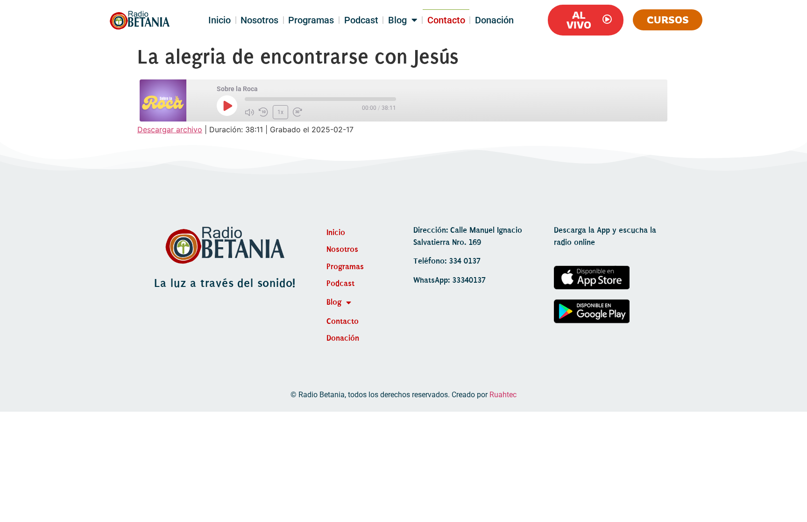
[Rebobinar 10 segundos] (263, 112)
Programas (311, 20)
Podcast (361, 20)
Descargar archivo (169, 129)
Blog (397, 20)
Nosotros (259, 20)
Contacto (446, 20)
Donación (494, 20)
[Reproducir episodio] (227, 105)
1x (280, 112)
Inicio (219, 20)
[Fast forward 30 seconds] (297, 112)
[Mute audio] (249, 112)
